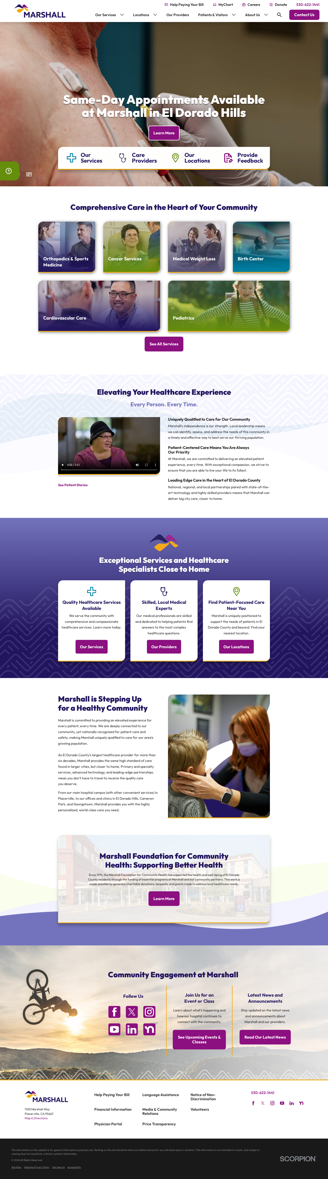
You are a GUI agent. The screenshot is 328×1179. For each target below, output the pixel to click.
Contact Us (304, 14)
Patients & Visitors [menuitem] (213, 15)
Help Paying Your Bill (111, 1094)
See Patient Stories (73, 485)
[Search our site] (279, 15)
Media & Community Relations (159, 1111)
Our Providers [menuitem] (177, 15)
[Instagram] (149, 1012)
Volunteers (200, 1109)
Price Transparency (159, 1124)
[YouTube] (114, 1029)
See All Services (164, 343)
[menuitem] (16, 1167)
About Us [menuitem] (252, 15)
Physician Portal (108, 1124)
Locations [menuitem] (141, 15)
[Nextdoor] (149, 1029)
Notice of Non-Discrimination (203, 1096)
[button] (29, 175)
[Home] (39, 11)
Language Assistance (160, 1094)
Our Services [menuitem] (105, 15)
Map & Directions (36, 1118)
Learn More (164, 132)
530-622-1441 (307, 4)
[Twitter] (131, 1012)
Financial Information (113, 1109)
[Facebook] (114, 1012)
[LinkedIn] (131, 1029)
